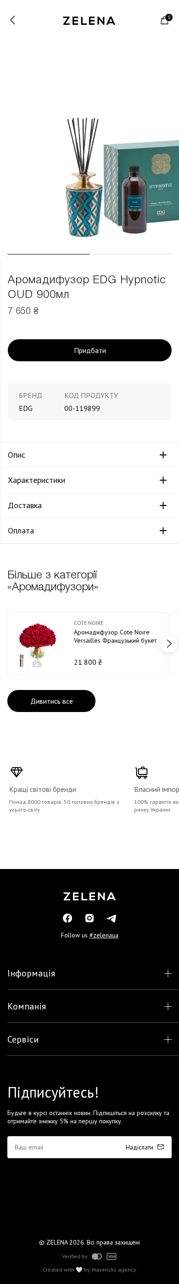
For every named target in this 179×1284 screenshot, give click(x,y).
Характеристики (36, 480)
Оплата (21, 531)
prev (10, 643)
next (169, 643)
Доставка (25, 505)
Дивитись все (51, 701)
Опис (16, 455)
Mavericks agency (114, 1270)
